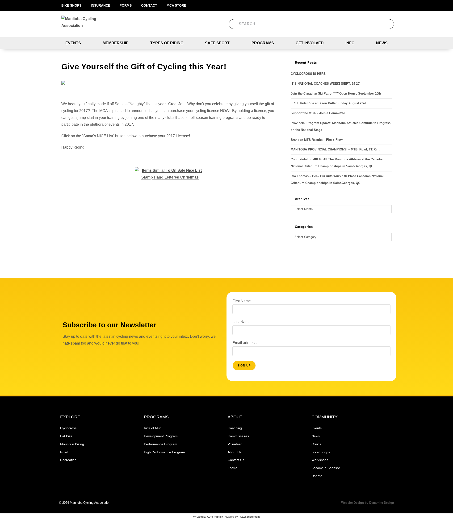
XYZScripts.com (250, 516)
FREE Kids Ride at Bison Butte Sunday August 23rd (328, 103)
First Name (241, 301)
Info (349, 43)
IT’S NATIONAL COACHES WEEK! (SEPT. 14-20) (325, 83)
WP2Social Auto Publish (208, 516)
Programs (263, 43)
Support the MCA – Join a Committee (318, 113)
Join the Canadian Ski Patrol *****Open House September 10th (336, 93)
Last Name (241, 322)
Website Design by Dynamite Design (367, 502)
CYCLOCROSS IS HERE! (309, 73)
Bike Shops (71, 5)
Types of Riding (166, 43)
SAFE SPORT (217, 43)
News (382, 43)
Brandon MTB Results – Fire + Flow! (317, 139)
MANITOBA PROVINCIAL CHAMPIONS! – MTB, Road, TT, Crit (335, 149)
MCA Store (176, 5)
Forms (126, 5)
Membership (116, 43)
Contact (149, 5)
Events (73, 43)
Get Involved (310, 43)
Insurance (100, 5)
